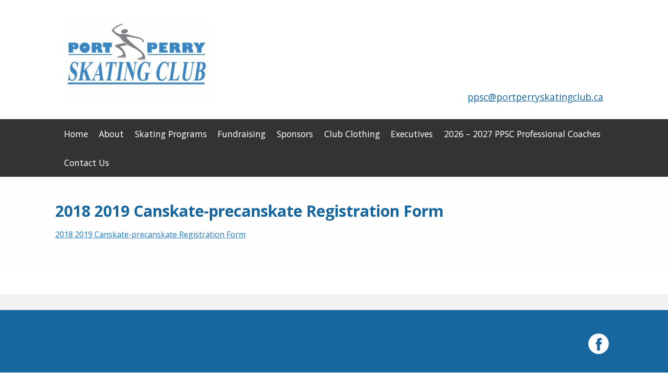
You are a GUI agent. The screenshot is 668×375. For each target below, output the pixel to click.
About (111, 134)
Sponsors (295, 134)
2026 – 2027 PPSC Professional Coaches (522, 134)
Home (76, 134)
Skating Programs (171, 134)
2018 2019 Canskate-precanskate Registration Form (150, 234)
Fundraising (242, 134)
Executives (412, 134)
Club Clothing (352, 134)
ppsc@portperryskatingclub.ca (535, 97)
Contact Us (86, 162)
